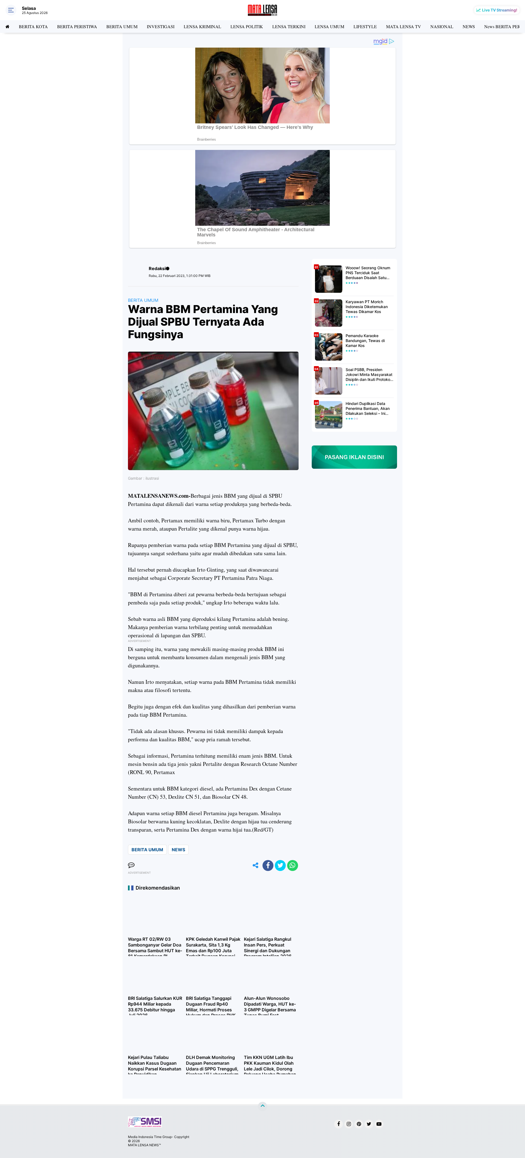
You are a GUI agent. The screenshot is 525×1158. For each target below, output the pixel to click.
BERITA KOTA (33, 26)
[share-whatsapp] (292, 865)
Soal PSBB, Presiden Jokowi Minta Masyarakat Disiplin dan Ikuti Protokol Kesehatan (369, 374)
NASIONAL (441, 26)
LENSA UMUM (329, 26)
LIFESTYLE (365, 26)
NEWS (469, 26)
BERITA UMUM (122, 26)
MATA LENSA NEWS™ (144, 1145)
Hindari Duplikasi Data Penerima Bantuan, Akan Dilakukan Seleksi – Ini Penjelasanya (368, 408)
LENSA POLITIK (247, 26)
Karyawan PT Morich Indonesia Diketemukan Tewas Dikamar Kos (367, 306)
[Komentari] (131, 865)
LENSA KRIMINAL (202, 26)
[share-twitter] (280, 865)
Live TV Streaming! (499, 10)
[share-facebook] (267, 865)
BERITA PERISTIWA (77, 26)
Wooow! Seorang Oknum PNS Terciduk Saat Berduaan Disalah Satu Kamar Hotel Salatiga (368, 272)
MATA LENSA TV (403, 26)
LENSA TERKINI (288, 26)
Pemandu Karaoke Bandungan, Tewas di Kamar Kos (365, 340)
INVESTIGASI (160, 26)
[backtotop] (262, 1106)
